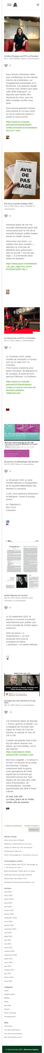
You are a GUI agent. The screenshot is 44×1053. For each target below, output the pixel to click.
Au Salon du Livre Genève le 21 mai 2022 (19, 702)
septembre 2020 (10, 955)
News (23, 59)
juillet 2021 (8, 936)
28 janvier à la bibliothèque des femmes (21, 462)
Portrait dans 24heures (13, 851)
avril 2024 (8, 892)
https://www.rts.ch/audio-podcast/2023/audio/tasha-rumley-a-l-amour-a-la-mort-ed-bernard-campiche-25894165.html (21, 387)
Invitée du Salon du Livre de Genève (18, 847)
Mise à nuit (22, 878)
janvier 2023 (9, 914)
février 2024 (8, 899)
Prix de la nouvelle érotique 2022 (18, 204)
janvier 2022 (9, 925)
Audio (6, 991)
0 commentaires (33, 59)
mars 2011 (8, 981)
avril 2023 (8, 907)
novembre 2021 (10, 929)
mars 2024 (8, 895)
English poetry (9, 994)
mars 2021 (8, 948)
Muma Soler (9, 878)
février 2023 (8, 910)
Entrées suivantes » (32, 826)
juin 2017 (7, 973)
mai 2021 (7, 944)
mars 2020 (8, 962)
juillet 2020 (8, 959)
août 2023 (8, 903)
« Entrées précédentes (13, 826)
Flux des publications (12, 1030)
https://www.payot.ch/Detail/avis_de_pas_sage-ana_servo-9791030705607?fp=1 (21, 266)
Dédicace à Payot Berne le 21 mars (18, 844)
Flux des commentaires (13, 1034)
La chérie (31, 871)
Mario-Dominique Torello (13, 871)
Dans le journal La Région (14, 840)
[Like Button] (6, 65)
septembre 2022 (10, 918)
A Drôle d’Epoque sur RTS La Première (21, 56)
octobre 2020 (9, 951)
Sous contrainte (26, 206)
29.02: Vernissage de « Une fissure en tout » (21, 855)
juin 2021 (7, 940)
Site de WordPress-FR (13, 1037)
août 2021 (8, 933)
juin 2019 (7, 966)
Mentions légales (31, 1049)
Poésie (6, 1009)
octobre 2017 (9, 970)
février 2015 (8, 977)
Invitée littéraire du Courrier (16, 595)
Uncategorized (9, 1016)
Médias (17, 59)
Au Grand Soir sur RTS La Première (19, 338)
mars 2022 (8, 921)
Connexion (8, 1026)
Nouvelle (24, 598)
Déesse (29, 875)
